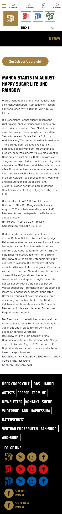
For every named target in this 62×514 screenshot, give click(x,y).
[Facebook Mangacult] (43, 469)
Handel (49, 383)
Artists (8, 392)
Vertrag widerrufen (20, 428)
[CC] (9, 457)
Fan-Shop (48, 428)
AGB (25, 410)
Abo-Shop (10, 437)
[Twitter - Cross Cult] (20, 457)
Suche (47, 401)
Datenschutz (13, 419)
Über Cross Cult (15, 383)
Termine (39, 392)
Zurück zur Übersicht (25, 61)
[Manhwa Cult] (9, 481)
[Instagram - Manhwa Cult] (32, 481)
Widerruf (10, 410)
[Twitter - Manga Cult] (20, 469)
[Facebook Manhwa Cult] (43, 481)
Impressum (40, 410)
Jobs (36, 383)
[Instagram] (32, 457)
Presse (23, 392)
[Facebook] (43, 457)
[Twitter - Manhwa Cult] (20, 481)
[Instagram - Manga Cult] (32, 469)
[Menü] (4, 6)
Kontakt (32, 401)
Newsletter (12, 401)
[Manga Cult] (9, 469)
